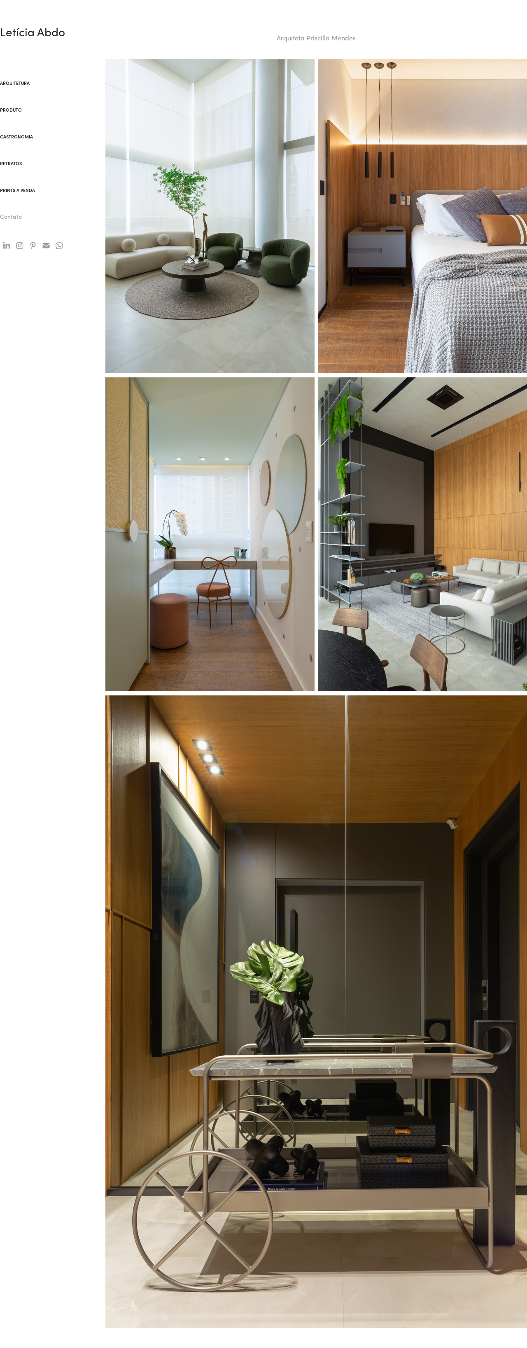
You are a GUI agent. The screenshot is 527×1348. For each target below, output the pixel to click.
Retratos (11, 163)
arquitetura (15, 83)
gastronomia (16, 136)
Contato (11, 216)
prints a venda (17, 190)
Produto (11, 110)
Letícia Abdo (32, 32)
